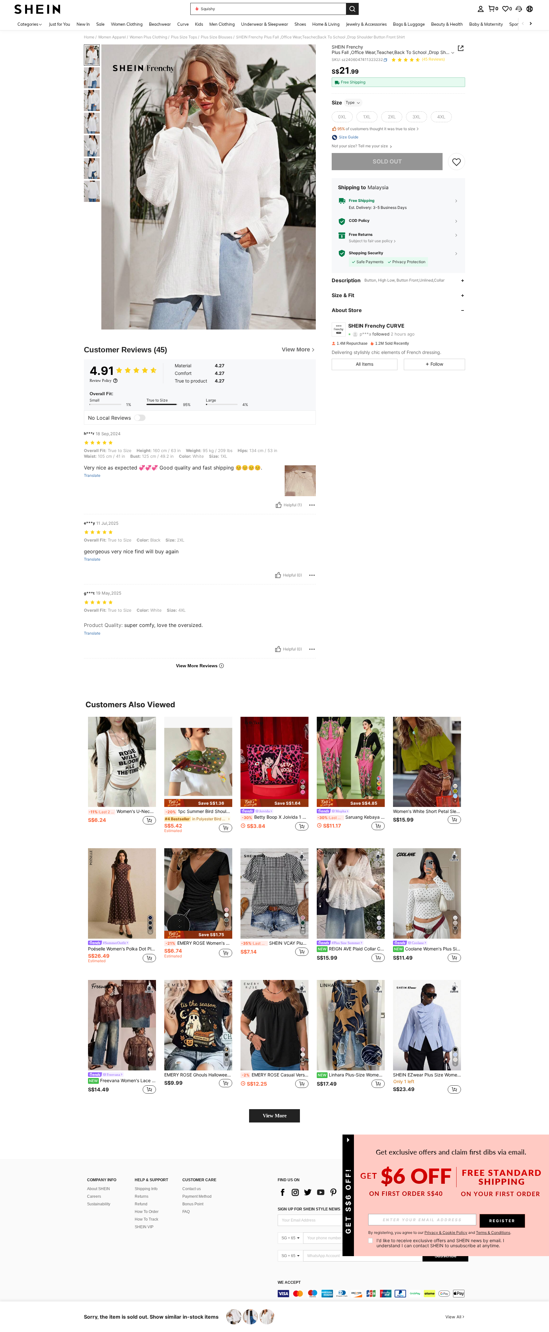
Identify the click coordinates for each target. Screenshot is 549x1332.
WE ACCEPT (289, 1283)
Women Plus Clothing (148, 37)
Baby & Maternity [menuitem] (486, 24)
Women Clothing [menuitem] (127, 24)
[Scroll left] (523, 24)
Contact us (191, 1189)
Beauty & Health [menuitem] (447, 24)
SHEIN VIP (144, 1227)
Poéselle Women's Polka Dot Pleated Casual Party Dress (122, 948)
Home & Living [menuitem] (326, 24)
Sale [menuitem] (100, 24)
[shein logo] (37, 9)
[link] (493, 8)
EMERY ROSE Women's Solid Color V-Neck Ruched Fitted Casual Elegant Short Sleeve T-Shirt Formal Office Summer (199, 943)
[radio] (342, 117)
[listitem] (122, 777)
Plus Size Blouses (216, 37)
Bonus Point (192, 1204)
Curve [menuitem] (183, 24)
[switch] (140, 418)
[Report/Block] (312, 505)
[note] (198, 803)
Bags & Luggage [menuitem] (409, 24)
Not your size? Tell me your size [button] (360, 146)
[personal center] (481, 9)
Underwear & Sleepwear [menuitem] (264, 24)
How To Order (147, 1211)
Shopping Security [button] (366, 253)
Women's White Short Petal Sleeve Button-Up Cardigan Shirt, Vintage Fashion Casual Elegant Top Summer (427, 811)
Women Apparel (112, 37)
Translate (92, 475)
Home (89, 37)
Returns (141, 1196)
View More (275, 1115)
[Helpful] (278, 505)
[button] (519, 9)
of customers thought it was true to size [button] (376, 128)
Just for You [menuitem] (59, 24)
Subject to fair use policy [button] (371, 241)
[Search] (352, 9)
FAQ (186, 1211)
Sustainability (98, 1204)
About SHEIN (98, 1189)
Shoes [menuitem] (300, 24)
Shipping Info (146, 1189)
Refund (141, 1204)
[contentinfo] (373, 1293)
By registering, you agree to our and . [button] (439, 1232)
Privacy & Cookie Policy (445, 1232)
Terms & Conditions (493, 1232)
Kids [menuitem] (199, 24)
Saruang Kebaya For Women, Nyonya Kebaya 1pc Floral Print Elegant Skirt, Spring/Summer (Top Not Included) (351, 817)
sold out (387, 161)
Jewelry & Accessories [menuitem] (366, 24)
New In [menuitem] (83, 24)
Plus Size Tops (184, 37)
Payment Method (197, 1196)
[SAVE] (456, 161)
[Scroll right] (530, 24)
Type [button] (350, 102)
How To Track (146, 1219)
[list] (328, 1192)
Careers (94, 1196)
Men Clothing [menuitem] (222, 24)
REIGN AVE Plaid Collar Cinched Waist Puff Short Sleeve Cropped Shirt (351, 948)
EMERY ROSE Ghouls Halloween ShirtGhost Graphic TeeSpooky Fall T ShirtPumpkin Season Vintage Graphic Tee (198, 1074)
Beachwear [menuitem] (160, 24)
